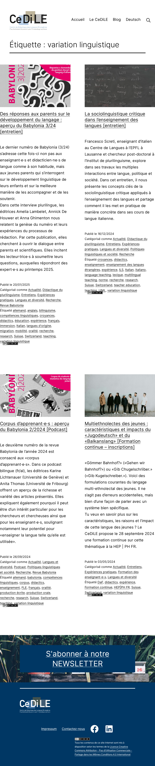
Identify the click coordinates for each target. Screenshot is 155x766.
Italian (20, 326)
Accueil (77, 19)
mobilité (21, 331)
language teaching (98, 275)
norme (103, 280)
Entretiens (28, 295)
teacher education (127, 285)
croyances (47, 315)
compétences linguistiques (19, 315)
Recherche (145, 20)
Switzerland (33, 336)
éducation (22, 320)
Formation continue (98, 587)
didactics (6, 320)
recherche (46, 331)
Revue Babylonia (12, 305)
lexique (118, 275)
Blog (117, 19)
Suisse (18, 336)
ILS (121, 270)
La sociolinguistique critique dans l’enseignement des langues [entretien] (115, 119)
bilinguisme (47, 310)
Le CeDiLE (98, 19)
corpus (24, 582)
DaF (100, 582)
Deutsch (133, 19)
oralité (33, 331)
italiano (140, 270)
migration (7, 331)
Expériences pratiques (100, 572)
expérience (38, 320)
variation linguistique (15, 341)
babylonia (34, 577)
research (6, 336)
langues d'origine (39, 326)
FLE (24, 587)
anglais (32, 310)
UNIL (102, 290)
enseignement (95, 264)
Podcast (20, 567)
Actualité (34, 290)
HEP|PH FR (122, 587)
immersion (7, 326)
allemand (19, 310)
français (53, 320)
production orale (38, 593)
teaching (49, 336)
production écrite (12, 593)
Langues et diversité (29, 300)
